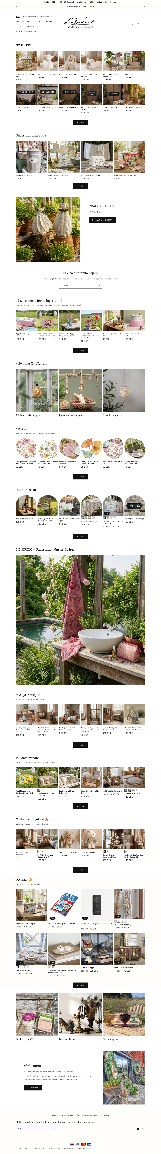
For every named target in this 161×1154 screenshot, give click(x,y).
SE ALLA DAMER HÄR (102, 220)
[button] (46, 16)
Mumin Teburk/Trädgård (26, 924)
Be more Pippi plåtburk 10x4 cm (112, 335)
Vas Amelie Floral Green (134, 108)
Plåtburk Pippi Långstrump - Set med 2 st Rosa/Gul (91, 336)
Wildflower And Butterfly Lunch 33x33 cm (47, 463)
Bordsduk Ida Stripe (89, 522)
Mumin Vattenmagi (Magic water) (62, 924)
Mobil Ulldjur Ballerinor (112, 791)
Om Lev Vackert (67, 1115)
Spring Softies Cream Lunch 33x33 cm (89, 463)
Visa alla (80, 122)
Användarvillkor (69, 1148)
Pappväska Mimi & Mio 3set (90, 792)
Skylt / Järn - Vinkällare (25, 108)
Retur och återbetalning (92, 1115)
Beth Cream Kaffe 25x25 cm (112, 463)
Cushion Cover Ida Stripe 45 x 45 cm (113, 523)
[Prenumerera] (99, 286)
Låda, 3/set (128, 74)
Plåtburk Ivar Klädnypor (91, 175)
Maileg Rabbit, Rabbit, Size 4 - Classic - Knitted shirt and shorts (47, 730)
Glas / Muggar (110, 1039)
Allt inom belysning (26, 415)
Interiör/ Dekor (67, 1039)
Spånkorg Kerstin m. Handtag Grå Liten (45, 520)
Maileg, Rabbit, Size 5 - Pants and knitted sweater (25, 730)
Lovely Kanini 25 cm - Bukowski (46, 795)
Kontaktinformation (83, 1148)
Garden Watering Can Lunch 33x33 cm (133, 463)
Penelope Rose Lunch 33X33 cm (67, 463)
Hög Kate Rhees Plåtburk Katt (26, 75)
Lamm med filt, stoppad (47, 74)
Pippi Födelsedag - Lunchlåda (23, 335)
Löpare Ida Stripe (23, 970)
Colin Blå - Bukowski (89, 852)
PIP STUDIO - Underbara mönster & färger (46, 549)
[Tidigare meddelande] (16, 6)
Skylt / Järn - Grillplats (46, 108)
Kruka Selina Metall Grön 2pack (69, 520)
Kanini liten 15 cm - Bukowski (67, 792)
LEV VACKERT (26, 1148)
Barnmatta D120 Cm (132, 794)
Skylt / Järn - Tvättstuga (134, 519)
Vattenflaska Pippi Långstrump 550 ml (67, 335)
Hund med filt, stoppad (68, 74)
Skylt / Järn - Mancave (68, 108)
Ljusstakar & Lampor (70, 415)
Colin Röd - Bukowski (68, 852)
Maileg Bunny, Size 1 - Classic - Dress (112, 729)
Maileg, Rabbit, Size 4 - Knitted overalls (68, 729)
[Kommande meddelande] (144, 6)
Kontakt (55, 1115)
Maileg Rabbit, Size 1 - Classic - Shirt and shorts (134, 729)
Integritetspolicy (39, 1148)
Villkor (106, 1115)
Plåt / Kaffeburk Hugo (24, 175)
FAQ (77, 1115)
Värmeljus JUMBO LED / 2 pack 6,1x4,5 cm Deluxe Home (63, 971)
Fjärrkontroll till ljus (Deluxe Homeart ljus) (96, 925)
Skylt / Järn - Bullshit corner (89, 109)
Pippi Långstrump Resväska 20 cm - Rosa (46, 335)
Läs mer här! (33, 1088)
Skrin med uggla (87, 968)
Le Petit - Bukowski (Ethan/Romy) (45, 856)
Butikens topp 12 (25, 1039)
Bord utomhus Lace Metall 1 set (110, 75)
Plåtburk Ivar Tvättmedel (58, 175)
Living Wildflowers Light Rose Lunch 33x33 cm (26, 463)
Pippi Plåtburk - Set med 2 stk (134, 335)
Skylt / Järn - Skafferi (111, 108)
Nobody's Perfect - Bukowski (23, 853)
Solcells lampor (111, 415)
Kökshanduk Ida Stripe (123, 925)
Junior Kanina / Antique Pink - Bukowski (134, 856)
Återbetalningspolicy (54, 1148)
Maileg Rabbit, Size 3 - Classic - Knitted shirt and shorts (90, 730)
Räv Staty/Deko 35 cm (24, 519)
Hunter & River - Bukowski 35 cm (109, 856)
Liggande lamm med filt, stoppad (91, 75)
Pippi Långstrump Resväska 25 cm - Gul (24, 792)
